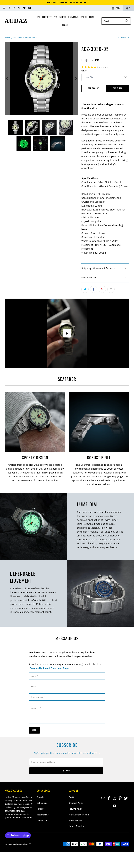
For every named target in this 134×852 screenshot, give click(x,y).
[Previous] (7, 78)
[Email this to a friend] (111, 289)
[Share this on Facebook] (93, 289)
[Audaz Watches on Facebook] (9, 8)
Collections (42, 803)
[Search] (127, 21)
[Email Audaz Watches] (3, 8)
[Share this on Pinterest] (102, 289)
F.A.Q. (71, 797)
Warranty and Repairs (79, 814)
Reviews (40, 808)
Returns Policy (75, 808)
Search (40, 797)
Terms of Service (76, 826)
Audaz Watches (20, 844)
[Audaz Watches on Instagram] (14, 8)
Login (117, 8)
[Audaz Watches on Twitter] (24, 8)
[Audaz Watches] (16, 21)
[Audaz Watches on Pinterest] (19, 8)
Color (83, 70)
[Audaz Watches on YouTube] (29, 8)
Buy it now (117, 88)
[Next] (75, 78)
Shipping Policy (76, 803)
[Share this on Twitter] (85, 289)
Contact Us (42, 820)
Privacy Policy (75, 820)
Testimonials (43, 814)
